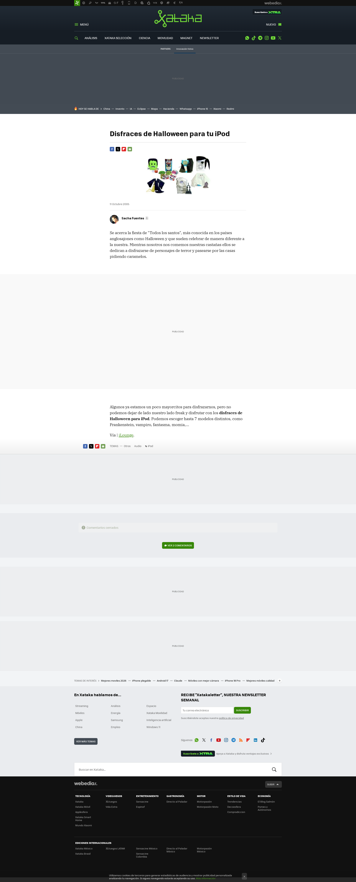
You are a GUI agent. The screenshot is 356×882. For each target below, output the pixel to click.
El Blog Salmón (266, 801)
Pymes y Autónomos (264, 808)
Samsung (117, 720)
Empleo (115, 727)
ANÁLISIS (91, 38)
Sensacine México (146, 848)
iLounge (126, 435)
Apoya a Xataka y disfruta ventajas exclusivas (242, 753)
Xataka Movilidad (156, 713)
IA (131, 108)
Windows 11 (153, 727)
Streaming (81, 706)
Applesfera (81, 812)
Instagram (266, 38)
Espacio (151, 706)
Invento (120, 108)
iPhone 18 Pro (233, 680)
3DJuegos (111, 801)
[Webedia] (85, 783)
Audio (137, 446)
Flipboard (124, 149)
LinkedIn (255, 739)
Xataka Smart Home (83, 818)
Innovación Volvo (184, 48)
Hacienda (168, 108)
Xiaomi (217, 108)
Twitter (279, 38)
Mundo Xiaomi (83, 825)
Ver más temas (85, 741)
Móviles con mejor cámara (204, 680)
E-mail (130, 149)
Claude (178, 680)
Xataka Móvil (82, 806)
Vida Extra (111, 806)
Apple (79, 720)
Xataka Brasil (82, 853)
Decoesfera (234, 806)
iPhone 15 (202, 108)
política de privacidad (231, 718)
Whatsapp (186, 108)
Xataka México (84, 848)
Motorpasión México (204, 850)
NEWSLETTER (209, 38)
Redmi (230, 108)
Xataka (178, 18)
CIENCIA (144, 38)
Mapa (154, 108)
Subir (270, 784)
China (106, 108)
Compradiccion (236, 812)
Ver (180, 545)
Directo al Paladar (177, 801)
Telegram (260, 38)
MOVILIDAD (165, 38)
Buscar (274, 769)
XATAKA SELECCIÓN (118, 38)
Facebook (112, 149)
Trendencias (234, 801)
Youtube (273, 38)
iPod (150, 446)
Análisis (116, 706)
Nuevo (271, 24)
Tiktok (253, 38)
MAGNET (186, 38)
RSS (241, 739)
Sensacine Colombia (142, 855)
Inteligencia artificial (158, 720)
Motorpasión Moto (207, 806)
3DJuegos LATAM (115, 848)
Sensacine (142, 801)
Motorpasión (204, 801)
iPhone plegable (141, 680)
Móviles (80, 713)
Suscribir (242, 710)
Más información (205, 878)
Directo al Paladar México (177, 850)
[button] (135, 218)
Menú (84, 24)
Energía (115, 713)
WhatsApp (247, 38)
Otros (127, 446)
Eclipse (141, 108)
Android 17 (163, 680)
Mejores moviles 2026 (114, 680)
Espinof (140, 806)
